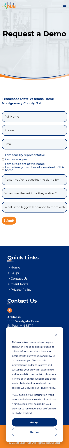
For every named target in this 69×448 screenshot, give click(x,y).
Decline (34, 432)
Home (15, 267)
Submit (9, 220)
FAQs (15, 273)
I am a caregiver (16, 159)
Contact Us (19, 278)
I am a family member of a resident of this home (34, 168)
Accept (34, 422)
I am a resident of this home (25, 163)
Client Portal (20, 284)
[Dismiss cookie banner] (56, 335)
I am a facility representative (25, 155)
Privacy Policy (21, 289)
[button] (64, 5)
